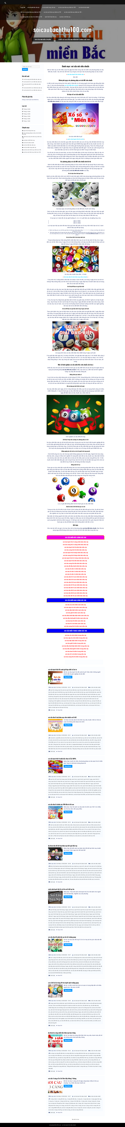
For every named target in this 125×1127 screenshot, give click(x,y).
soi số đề (95, 1020)
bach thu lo (74, 779)
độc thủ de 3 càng (95, 1103)
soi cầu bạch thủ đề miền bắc (68, 705)
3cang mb (94, 1101)
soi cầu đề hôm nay (54, 1020)
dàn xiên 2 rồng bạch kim (54, 744)
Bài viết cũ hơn (75, 1119)
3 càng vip (56, 1101)
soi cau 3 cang (85, 1105)
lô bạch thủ (70, 792)
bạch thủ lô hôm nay (90, 781)
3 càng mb (79, 1099)
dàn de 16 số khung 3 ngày (80, 868)
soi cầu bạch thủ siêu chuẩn (80, 687)
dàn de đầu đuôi (72, 740)
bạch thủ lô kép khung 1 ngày (70, 914)
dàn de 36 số (91, 870)
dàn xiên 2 (97, 742)
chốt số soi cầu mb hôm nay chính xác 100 (30, 12)
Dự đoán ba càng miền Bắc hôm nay (79, 1057)
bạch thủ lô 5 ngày (69, 911)
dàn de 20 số (96, 868)
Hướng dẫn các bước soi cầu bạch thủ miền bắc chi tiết (78, 790)
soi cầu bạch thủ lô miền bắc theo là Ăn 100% (62, 758)
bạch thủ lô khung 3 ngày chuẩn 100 (66, 785)
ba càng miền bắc (69, 1053)
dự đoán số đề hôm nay (65, 17)
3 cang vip (51, 1101)
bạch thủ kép (68, 779)
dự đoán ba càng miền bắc (64, 1057)
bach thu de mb (62, 690)
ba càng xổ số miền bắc (56, 1055)
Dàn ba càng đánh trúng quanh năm (79, 1055)
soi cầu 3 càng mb (87, 1107)
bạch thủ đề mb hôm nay (79, 692)
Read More (68, 677)
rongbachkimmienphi (77, 744)
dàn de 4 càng (82, 959)
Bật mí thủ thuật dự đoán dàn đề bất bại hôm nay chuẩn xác (64, 866)
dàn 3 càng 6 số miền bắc (56, 957)
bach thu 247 (53, 779)
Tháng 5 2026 (27, 111)
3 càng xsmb (84, 1101)
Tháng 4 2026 (27, 113)
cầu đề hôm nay (86, 1005)
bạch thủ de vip (96, 690)
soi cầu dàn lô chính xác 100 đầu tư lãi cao (61, 804)
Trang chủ (22, 7)
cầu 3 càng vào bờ (86, 1103)
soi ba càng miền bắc (93, 1059)
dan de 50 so (91, 872)
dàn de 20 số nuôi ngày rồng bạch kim (60, 1009)
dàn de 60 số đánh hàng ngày (93, 875)
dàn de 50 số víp (74, 962)
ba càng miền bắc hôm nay (80, 1053)
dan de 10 (81, 866)
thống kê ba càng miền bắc (59, 1066)
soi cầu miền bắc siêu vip (33, 7)
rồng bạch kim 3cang (53, 1105)
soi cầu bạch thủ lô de (93, 705)
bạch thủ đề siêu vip (92, 694)
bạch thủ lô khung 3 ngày (89, 916)
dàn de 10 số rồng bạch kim (75, 957)
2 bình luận (52, 710)
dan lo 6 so (81, 742)
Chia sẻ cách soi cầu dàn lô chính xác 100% (83, 825)
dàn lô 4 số (62, 831)
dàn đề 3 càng (93, 740)
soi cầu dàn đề (54, 970)
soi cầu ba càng (66, 1109)
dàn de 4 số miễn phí (92, 959)
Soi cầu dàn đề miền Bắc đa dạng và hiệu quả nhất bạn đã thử (85, 970)
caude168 (58, 737)
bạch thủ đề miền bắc (91, 692)
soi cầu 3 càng (77, 1105)
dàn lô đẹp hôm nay (77, 833)
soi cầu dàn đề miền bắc (64, 970)
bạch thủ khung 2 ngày (62, 909)
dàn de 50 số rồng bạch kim (63, 962)
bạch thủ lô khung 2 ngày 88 (76, 916)
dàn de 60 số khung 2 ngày (55, 877)
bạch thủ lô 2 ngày (88, 779)
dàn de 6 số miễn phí (84, 962)
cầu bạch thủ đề (86, 696)
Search (25, 69)
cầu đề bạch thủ (94, 696)
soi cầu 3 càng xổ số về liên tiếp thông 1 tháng (62, 1078)
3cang (51, 1003)
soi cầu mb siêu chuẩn (84, 7)
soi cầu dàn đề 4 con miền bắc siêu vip (33, 87)
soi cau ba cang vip (85, 1064)
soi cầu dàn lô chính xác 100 (88, 835)
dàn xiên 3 (63, 744)
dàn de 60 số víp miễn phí (70, 964)
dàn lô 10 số (91, 829)
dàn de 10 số (88, 866)
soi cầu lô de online (88, 1020)
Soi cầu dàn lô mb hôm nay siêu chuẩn (75, 277)
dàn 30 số (65, 957)
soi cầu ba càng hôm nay (71, 1062)
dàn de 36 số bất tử (61, 872)
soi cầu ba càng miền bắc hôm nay (59, 1064)
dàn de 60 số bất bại (80, 875)
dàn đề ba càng (63, 968)
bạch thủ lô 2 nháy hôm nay (57, 781)
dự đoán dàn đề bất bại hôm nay (86, 877)
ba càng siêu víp (92, 1053)
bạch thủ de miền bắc (71, 690)
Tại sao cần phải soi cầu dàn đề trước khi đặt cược (82, 879)
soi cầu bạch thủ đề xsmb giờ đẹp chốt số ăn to (62, 669)
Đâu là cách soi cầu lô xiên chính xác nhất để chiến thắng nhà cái (63, 1016)
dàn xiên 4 (69, 744)
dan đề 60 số (75, 877)
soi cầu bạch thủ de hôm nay (82, 703)
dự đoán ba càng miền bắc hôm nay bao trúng (62, 1033)
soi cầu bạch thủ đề (94, 703)
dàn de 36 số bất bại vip (78, 737)
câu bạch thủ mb (78, 922)
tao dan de (96, 879)
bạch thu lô (83, 909)
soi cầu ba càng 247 (59, 1062)
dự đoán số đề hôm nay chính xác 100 (91, 1014)
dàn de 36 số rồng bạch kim (73, 872)
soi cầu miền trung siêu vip (48, 7)
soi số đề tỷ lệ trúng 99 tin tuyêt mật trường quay (63, 983)
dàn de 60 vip (56, 740)
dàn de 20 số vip (61, 870)
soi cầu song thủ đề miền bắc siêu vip (32, 79)
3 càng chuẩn (53, 1099)
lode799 (83, 1018)
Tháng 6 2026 (27, 109)
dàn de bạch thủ (66, 698)
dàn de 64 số (76, 827)
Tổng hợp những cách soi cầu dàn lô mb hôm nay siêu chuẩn (86, 748)
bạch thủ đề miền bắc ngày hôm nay (68, 694)
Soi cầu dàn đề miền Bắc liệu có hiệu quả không (59, 972)
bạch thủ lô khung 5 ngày (67, 918)
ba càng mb (53, 1103)
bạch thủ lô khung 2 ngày (62, 916)
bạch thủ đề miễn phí (82, 694)
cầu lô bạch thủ (95, 922)
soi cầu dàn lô (77, 835)
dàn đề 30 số (79, 966)
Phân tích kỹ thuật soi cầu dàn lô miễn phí (64, 835)
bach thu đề (51, 692)
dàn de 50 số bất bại (56, 875)
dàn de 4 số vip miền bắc (90, 737)
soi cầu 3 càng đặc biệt (67, 1107)
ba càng (52, 1053)
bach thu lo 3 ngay (69, 781)
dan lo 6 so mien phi (90, 742)
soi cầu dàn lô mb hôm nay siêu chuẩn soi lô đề (62, 717)
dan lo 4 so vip (64, 742)
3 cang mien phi (86, 1099)
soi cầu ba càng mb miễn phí (84, 1062)
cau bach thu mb (95, 788)
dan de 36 (79, 870)
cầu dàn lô (52, 737)
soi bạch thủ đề (95, 700)
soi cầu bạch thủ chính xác (75, 74)
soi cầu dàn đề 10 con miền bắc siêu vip (31, 85)
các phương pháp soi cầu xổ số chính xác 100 (31, 17)
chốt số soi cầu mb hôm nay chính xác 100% (74, 39)
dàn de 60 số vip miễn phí (57, 964)
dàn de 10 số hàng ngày (54, 868)
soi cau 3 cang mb (77, 1107)
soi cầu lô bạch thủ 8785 (79, 794)
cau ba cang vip (66, 1055)
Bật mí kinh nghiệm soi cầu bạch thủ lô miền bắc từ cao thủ (77, 788)
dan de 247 (68, 870)
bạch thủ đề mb (69, 692)
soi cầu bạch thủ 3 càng (69, 703)
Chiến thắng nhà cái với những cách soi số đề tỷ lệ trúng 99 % (63, 1007)
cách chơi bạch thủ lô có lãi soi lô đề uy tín (61, 889)
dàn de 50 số (84, 872)
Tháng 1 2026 (27, 121)
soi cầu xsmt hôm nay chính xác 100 (52, 12)
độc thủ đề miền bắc (85, 1016)
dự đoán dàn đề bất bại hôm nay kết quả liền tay (62, 846)
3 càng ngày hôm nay (96, 1099)
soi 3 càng (61, 1105)
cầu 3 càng (78, 1103)
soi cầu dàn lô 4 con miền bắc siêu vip (33, 81)
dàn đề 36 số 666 (67, 829)
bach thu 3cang (54, 690)
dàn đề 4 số (95, 966)
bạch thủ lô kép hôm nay (51, 17)
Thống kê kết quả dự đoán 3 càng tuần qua (77, 1066)
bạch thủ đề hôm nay (60, 692)
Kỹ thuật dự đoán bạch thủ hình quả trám (64, 927)
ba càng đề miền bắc (60, 1053)
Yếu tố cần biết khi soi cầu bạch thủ (82, 927)
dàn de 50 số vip (55, 1012)
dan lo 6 (70, 742)
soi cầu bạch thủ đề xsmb (82, 705)
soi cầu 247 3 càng (69, 1105)
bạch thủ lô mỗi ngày (58, 920)
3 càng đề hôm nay (61, 1099)
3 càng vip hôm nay (64, 1101)
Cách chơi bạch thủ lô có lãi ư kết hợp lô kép (63, 922)
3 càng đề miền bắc (72, 1099)
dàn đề (63, 877)
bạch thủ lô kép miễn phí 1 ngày (85, 783)
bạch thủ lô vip (58, 788)
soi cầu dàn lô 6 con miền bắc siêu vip (33, 90)
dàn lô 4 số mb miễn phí (71, 831)
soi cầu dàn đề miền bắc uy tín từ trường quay (62, 937)
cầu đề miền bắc (95, 1005)
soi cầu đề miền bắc (65, 1020)
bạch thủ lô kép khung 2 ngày (70, 783)
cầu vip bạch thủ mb (59, 790)
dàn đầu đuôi (51, 966)
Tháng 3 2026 (27, 116)
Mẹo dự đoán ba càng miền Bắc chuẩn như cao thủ (75, 1059)
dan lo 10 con (57, 742)
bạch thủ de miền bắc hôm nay (84, 690)
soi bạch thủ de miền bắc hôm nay (83, 700)
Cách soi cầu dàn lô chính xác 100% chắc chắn (61, 825)
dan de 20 (90, 868)
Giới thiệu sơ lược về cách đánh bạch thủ (66, 925)
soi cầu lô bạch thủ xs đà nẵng (93, 794)
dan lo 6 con (76, 742)
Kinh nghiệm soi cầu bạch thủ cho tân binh (64, 700)
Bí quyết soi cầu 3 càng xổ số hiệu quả (66, 1103)
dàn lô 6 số (53, 833)
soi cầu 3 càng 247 (93, 1105)
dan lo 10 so (97, 829)
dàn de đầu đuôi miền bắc (83, 740)
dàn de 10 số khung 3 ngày (67, 868)
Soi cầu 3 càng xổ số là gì (56, 1109)
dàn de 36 (85, 870)
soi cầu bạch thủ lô (54, 794)
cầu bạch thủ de (78, 696)
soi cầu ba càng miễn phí (74, 1064)
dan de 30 (74, 870)
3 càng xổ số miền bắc (75, 1101)
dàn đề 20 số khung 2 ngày (61, 966)
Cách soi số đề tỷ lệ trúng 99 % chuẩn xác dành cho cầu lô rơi (67, 1005)
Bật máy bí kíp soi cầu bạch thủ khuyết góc (81, 920)
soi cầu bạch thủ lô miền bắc (66, 794)
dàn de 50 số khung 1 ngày (68, 875)
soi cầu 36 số (89, 1018)
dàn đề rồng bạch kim (73, 968)
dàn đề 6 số (56, 968)
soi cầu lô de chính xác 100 (76, 1020)
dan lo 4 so (56, 831)
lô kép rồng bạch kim (79, 792)
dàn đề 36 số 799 (76, 829)
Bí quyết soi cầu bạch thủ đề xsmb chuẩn (63, 696)
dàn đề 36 (68, 877)
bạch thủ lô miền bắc (88, 785)
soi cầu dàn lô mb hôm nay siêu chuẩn (63, 746)
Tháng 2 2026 (27, 118)
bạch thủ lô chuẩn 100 (80, 781)
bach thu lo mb (78, 785)
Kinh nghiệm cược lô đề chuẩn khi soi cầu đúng (70, 1018)
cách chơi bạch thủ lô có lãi (75, 139)
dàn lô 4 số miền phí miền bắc (85, 831)
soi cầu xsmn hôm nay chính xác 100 (67, 7)
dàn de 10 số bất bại (96, 866)
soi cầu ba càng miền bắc (77, 1109)
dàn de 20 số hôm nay (66, 737)
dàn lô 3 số (51, 831)
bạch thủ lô (80, 779)
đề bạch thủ (73, 698)
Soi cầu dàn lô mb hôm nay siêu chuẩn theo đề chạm (85, 746)
